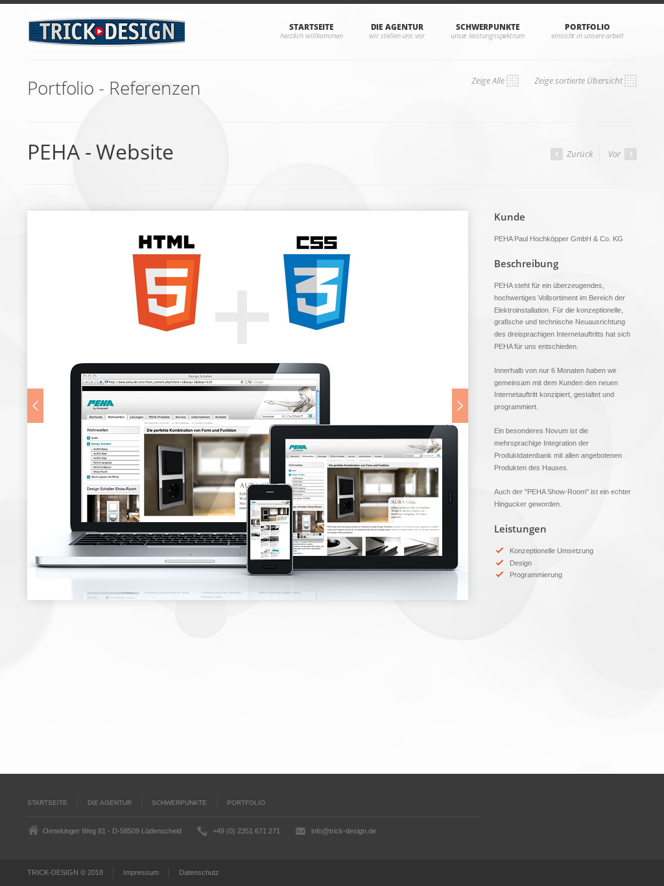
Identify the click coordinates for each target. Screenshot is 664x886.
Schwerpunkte (488, 26)
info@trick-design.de (343, 831)
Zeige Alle (480, 80)
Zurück (579, 154)
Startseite (311, 26)
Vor (615, 154)
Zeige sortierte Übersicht (570, 80)
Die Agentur (397, 26)
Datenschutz (199, 872)
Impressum (141, 872)
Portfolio (587, 26)
